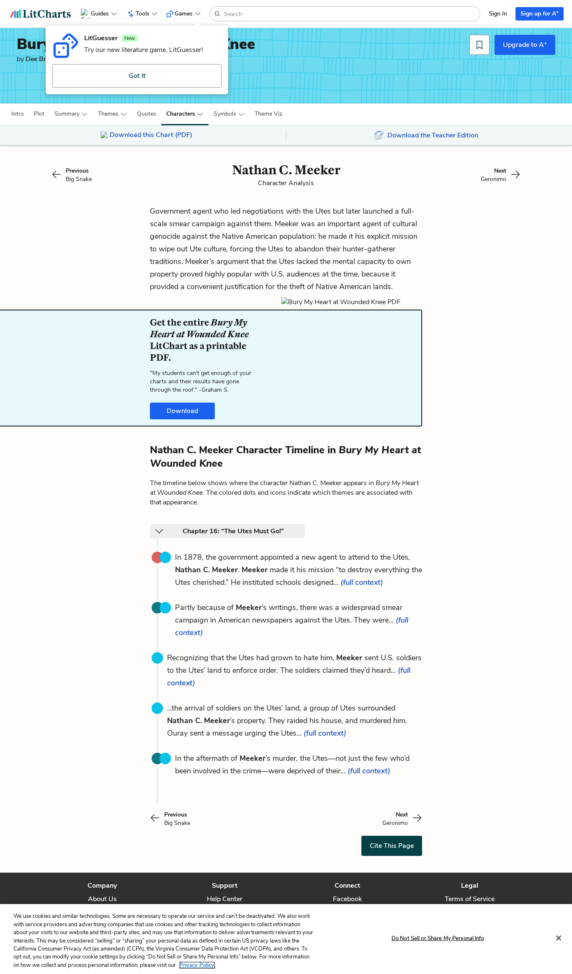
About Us (102, 899)
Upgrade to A (525, 44)
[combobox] (351, 14)
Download (182, 411)
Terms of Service (470, 899)
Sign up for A (539, 13)
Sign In (498, 14)
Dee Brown (42, 59)
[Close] (558, 938)
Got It (137, 75)
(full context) (361, 582)
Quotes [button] (146, 114)
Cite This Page (392, 845)
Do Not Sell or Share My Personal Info (438, 938)
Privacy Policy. (197, 965)
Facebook (347, 899)
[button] (17, 114)
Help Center (224, 899)
